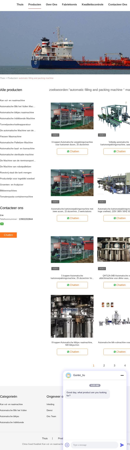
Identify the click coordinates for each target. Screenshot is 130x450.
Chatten (8, 235)
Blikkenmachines (8, 190)
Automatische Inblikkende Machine (17, 118)
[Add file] (67, 444)
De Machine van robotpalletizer (15, 166)
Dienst (49, 410)
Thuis (20, 4)
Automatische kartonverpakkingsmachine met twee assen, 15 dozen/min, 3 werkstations (72, 210)
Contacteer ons (117, 4)
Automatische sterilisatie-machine (17, 154)
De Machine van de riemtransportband (18, 160)
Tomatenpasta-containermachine (16, 196)
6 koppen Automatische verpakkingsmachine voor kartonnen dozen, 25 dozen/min (72, 143)
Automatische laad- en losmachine (17, 148)
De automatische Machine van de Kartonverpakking (18, 130)
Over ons (51, 4)
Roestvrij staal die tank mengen (16, 172)
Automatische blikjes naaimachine (17, 112)
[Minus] (122, 375)
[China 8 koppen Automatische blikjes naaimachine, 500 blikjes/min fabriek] (72, 316)
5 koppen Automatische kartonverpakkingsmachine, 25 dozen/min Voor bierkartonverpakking (72, 277)
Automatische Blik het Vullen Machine (18, 106)
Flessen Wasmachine (10, 136)
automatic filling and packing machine (36, 78)
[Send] (122, 444)
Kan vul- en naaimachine (12, 100)
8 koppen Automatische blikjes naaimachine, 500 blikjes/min (72, 343)
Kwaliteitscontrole (92, 4)
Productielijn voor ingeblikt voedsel (17, 178)
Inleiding (50, 404)
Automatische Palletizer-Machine (16, 142)
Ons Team (51, 416)
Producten (34, 4)
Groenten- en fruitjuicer (11, 184)
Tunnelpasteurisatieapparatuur (15, 124)
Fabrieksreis (69, 4)
